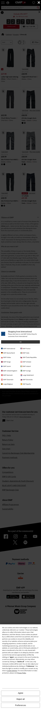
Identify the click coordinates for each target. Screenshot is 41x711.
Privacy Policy (21, 673)
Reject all (21, 699)
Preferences (20, 705)
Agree (20, 693)
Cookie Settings (12, 671)
